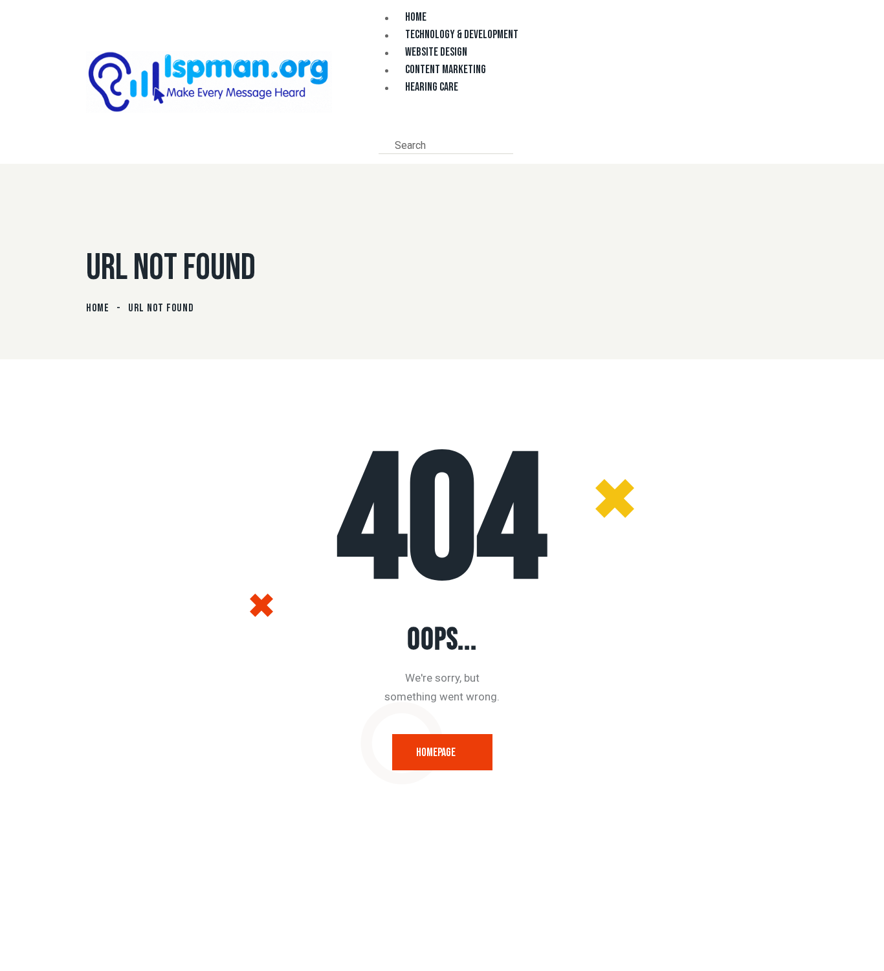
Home (97, 308)
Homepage (436, 752)
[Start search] (523, 144)
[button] (382, 126)
